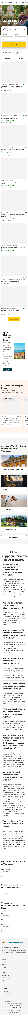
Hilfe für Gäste (5, 975)
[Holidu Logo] (12, 942)
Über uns (4, 964)
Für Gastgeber (5, 991)
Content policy (10, 1010)
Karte (8, 58)
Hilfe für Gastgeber (6, 978)
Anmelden (16, 2)
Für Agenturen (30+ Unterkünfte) (10, 993)
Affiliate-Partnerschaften (8, 983)
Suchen (14, 44)
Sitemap (18, 1010)
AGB (14, 1007)
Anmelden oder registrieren (8, 369)
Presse (3, 980)
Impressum (8, 1007)
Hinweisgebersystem (14, 1012)
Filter (21, 58)
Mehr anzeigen (13, 537)
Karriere (4, 962)
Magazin (4, 967)
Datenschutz (19, 1007)
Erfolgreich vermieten (6, 2)
